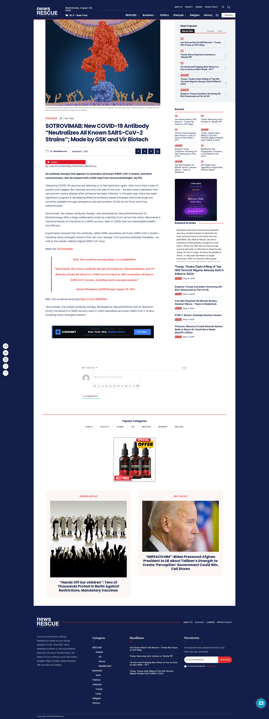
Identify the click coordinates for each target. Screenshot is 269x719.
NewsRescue (60, 151)
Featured (210, 31)
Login (184, 367)
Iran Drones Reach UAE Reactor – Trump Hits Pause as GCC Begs (200, 43)
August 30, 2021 (125, 289)
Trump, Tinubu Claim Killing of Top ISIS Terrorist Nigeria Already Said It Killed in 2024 (200, 81)
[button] (228, 7)
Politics (51, 118)
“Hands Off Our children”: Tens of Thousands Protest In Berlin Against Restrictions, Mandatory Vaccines (88, 586)
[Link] (126, 386)
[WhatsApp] (157, 151)
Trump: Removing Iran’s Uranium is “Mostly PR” (197, 55)
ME (182, 39)
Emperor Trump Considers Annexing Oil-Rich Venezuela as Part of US (200, 94)
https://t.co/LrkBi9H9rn (122, 259)
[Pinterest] (151, 151)
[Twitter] (144, 151)
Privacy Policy (210, 666)
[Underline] (103, 386)
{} (130, 386)
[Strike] (107, 386)
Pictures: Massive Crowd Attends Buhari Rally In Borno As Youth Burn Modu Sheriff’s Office (199, 329)
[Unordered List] (114, 386)
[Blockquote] (118, 386)
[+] (133, 386)
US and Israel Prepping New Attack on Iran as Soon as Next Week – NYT (199, 68)
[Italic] (99, 386)
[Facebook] (138, 151)
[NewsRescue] (47, 12)
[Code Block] (122, 386)
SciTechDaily (65, 248)
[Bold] (95, 386)
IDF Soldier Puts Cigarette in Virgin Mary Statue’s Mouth (212, 167)
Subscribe (225, 659)
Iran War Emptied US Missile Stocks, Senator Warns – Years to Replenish (186, 168)
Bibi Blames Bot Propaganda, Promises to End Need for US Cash (211, 152)
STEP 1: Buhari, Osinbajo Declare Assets (198, 315)
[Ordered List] (111, 386)
